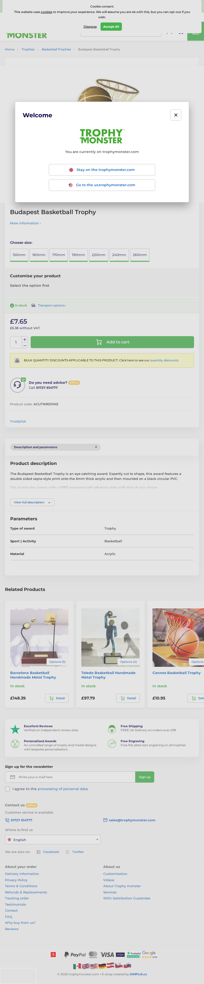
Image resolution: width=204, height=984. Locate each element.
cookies (46, 12)
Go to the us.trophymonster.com (105, 185)
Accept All (111, 26)
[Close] (175, 115)
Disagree (90, 26)
